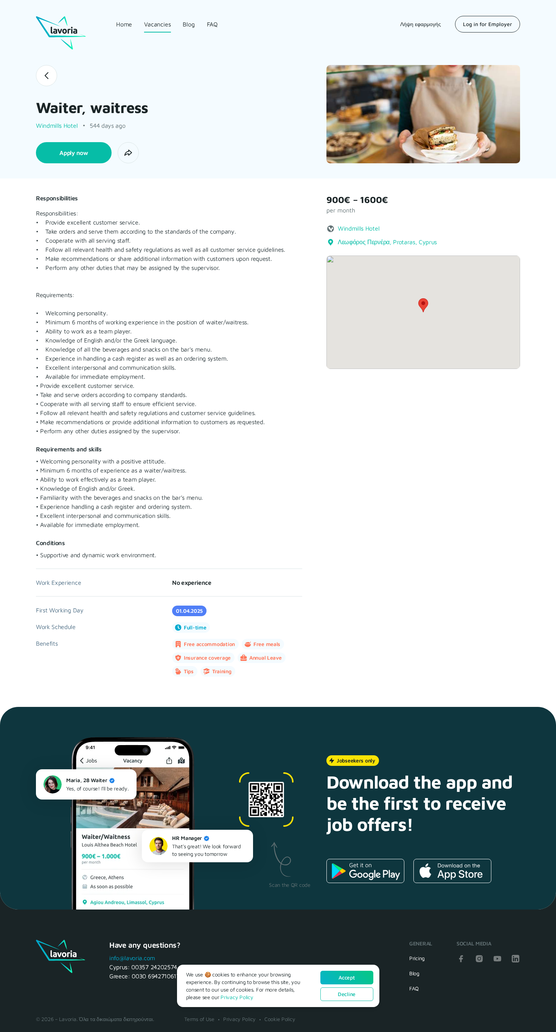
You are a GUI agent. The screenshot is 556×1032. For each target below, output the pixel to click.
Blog (188, 24)
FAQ (212, 24)
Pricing (417, 958)
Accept (346, 977)
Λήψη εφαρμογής (420, 24)
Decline (347, 994)
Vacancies (157, 24)
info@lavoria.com (132, 958)
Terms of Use (199, 1019)
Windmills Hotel (57, 125)
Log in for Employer (487, 24)
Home (124, 24)
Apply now (73, 152)
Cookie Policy (279, 1019)
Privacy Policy (239, 1019)
